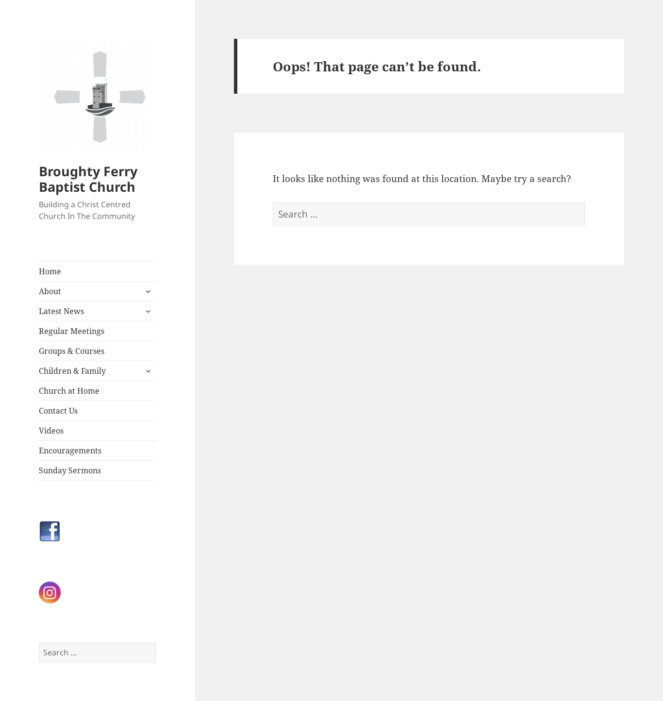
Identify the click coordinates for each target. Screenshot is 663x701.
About (50, 291)
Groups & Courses (71, 351)
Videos (51, 430)
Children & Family (72, 371)
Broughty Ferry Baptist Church (88, 179)
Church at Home (69, 390)
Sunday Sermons (70, 470)
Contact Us (58, 410)
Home (50, 271)
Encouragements (70, 450)
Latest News (61, 311)
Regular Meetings (71, 331)
